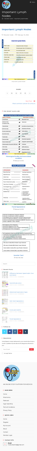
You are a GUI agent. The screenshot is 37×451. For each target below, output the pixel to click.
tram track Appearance (17, 301)
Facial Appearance (18, 207)
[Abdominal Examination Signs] (5, 293)
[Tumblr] (25, 331)
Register (5, 422)
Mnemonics (6, 397)
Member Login (7, 435)
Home (5, 394)
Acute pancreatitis (15, 310)
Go (31, 349)
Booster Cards (8, 35)
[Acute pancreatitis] (5, 311)
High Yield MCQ (8, 404)
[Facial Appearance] (5, 320)
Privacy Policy (7, 410)
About (5, 429)
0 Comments (21, 276)
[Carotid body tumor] (5, 284)
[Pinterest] (20, 331)
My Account (6, 425)
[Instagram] (15, 331)
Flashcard (6, 400)
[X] (4, 331)
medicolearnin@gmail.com (16, 445)
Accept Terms (8, 353)
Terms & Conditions (9, 407)
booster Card (18, 255)
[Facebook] (9, 331)
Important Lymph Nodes (21, 18)
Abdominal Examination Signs (19, 292)
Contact (5, 432)
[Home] (2, 18)
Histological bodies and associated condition (18, 157)
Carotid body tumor (16, 283)
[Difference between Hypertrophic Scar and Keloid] (5, 275)
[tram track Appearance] (5, 302)
